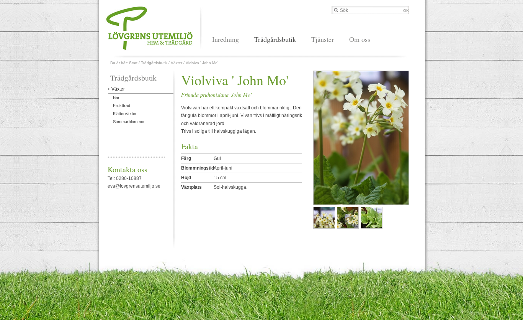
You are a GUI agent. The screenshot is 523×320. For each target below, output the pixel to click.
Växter (176, 63)
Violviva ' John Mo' (202, 63)
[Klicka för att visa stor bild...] (323, 218)
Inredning (225, 39)
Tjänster (322, 39)
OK (406, 10)
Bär (116, 97)
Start (133, 63)
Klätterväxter (125, 113)
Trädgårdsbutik (275, 39)
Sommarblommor (129, 121)
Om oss (359, 39)
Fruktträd (121, 105)
